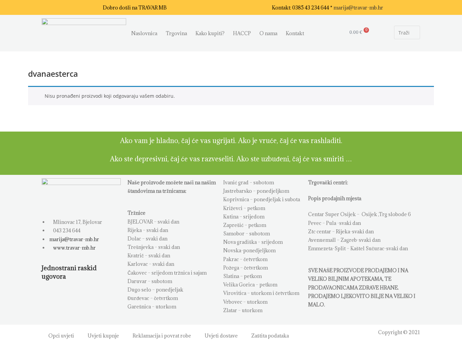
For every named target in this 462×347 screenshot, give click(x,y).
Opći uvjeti (61, 335)
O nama (268, 33)
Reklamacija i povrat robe (162, 335)
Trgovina (176, 33)
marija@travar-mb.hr (358, 7)
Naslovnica (144, 33)
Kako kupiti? (210, 33)
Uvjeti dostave (221, 335)
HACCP (242, 33)
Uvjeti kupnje (103, 335)
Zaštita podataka (270, 335)
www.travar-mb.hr (74, 248)
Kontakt (295, 33)
